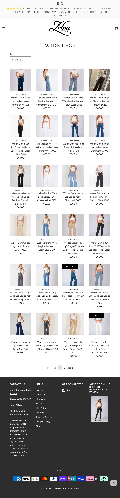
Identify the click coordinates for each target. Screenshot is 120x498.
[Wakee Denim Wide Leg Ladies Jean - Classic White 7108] (47, 176)
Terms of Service (44, 417)
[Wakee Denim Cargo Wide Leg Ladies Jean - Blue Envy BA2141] (47, 275)
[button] (20, 60)
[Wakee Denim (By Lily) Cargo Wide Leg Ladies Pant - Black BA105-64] (20, 126)
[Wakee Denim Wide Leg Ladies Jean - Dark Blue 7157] (20, 324)
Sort (11, 54)
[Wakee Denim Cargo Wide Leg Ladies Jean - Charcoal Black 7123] (47, 324)
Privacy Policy (43, 421)
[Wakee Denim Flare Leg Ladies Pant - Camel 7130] (20, 225)
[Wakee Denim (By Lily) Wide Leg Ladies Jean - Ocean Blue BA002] (99, 275)
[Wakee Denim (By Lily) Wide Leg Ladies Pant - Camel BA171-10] (73, 324)
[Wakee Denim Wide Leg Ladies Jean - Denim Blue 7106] (99, 126)
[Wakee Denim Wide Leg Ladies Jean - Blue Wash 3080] (73, 176)
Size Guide (41, 408)
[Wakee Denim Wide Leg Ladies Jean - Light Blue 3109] (47, 225)
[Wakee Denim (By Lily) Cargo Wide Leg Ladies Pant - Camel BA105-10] (73, 225)
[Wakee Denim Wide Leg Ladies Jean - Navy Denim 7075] (20, 80)
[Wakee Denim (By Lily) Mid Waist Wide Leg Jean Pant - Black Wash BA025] (99, 225)
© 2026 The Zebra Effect (51, 488)
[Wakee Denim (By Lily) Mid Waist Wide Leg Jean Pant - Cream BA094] (99, 324)
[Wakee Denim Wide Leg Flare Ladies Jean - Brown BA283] (99, 80)
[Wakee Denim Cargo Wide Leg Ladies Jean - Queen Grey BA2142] (20, 275)
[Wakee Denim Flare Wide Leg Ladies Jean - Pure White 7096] (47, 126)
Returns (40, 412)
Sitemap (40, 403)
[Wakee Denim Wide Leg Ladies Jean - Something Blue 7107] (47, 80)
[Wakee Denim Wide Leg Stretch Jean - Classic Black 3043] (99, 176)
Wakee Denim (20, 95)
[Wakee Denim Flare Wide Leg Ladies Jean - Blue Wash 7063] (73, 80)
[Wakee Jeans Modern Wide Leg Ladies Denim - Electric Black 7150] (20, 176)
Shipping (40, 399)
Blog (38, 426)
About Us (40, 394)
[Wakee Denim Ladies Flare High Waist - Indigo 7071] (73, 126)
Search (39, 390)
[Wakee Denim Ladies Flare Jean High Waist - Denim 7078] (73, 275)
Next (70, 367)
